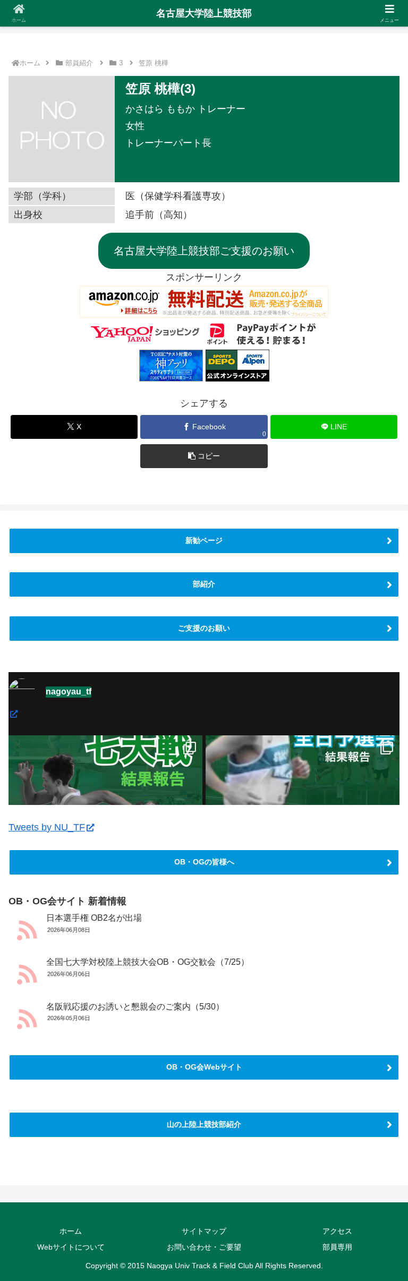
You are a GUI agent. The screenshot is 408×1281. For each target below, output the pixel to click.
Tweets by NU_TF (46, 827)
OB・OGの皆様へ (204, 862)
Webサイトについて (71, 1247)
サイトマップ (204, 1231)
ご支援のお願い (204, 628)
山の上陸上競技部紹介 (204, 1124)
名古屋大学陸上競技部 (204, 13)
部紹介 (204, 584)
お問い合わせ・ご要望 (204, 1247)
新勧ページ (204, 540)
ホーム (30, 63)
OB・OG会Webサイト (204, 1067)
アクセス (337, 1231)
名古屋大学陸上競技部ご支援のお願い (204, 251)
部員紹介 (79, 63)
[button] (203, 456)
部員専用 (337, 1247)
